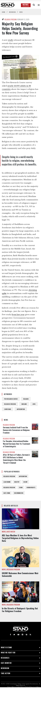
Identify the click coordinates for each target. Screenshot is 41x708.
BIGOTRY (16, 482)
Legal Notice (36, 687)
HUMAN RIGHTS (31, 487)
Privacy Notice (11, 687)
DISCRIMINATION (18, 493)
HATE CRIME (6, 493)
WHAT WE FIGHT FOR (8, 652)
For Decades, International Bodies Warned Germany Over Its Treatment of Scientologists (16, 444)
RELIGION (25, 399)
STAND (21, 487)
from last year (18, 315)
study (10, 40)
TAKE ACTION (5, 673)
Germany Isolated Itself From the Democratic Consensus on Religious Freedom (16, 430)
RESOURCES (5, 657)
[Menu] (38, 5)
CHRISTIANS (7, 409)
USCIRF (25, 482)
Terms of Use (28, 687)
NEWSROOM (5, 668)
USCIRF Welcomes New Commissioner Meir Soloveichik (20, 574)
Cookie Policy (20, 687)
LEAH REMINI (6, 482)
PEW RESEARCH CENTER (10, 399)
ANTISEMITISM (21, 409)
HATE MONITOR (6, 663)
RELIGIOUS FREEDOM (11, 19)
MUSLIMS (24, 404)
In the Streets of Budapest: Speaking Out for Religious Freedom (20, 610)
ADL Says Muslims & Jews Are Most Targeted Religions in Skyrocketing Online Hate (20, 538)
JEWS (34, 404)
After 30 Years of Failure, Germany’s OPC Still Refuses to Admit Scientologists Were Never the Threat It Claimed (16, 458)
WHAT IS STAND (6, 647)
